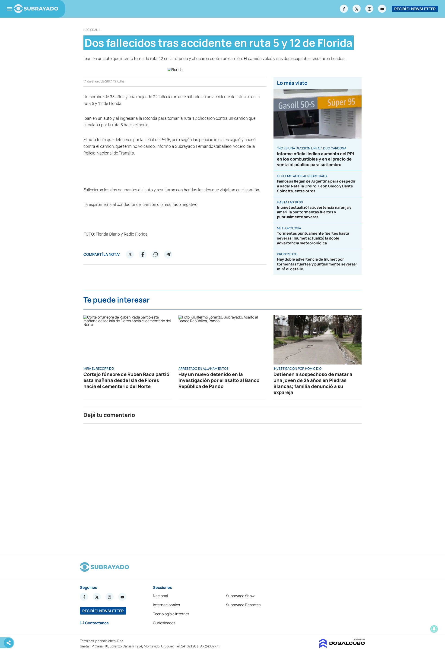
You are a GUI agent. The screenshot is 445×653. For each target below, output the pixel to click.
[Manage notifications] (434, 629)
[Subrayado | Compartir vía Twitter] (130, 254)
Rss (120, 641)
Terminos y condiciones (98, 641)
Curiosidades (164, 622)
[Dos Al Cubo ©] (342, 646)
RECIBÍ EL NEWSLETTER (415, 8)
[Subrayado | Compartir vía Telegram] (168, 254)
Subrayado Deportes (243, 604)
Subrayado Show (240, 595)
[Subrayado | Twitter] (357, 9)
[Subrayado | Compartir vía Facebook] (143, 254)
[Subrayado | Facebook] (344, 9)
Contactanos (97, 623)
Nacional (90, 29)
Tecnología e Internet (171, 613)
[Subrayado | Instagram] (369, 9)
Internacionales (166, 604)
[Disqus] (222, 487)
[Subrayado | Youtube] (382, 9)
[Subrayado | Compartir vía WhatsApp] (155, 254)
